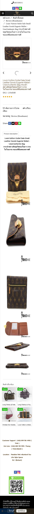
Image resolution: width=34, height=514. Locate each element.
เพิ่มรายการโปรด (12, 108)
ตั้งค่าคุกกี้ (11, 511)
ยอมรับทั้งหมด (21, 511)
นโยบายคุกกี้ (15, 507)
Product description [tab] (11, 134)
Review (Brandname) (19, 116)
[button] (32, 13)
